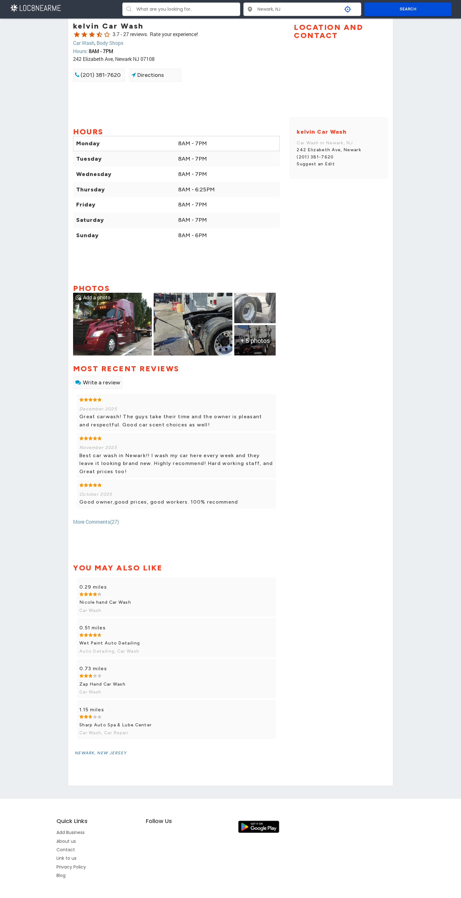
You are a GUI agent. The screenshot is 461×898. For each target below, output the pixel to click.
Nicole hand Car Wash (105, 602)
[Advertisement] (176, 104)
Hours (79, 51)
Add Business (70, 832)
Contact (65, 850)
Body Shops (110, 43)
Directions (150, 75)
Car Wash (83, 43)
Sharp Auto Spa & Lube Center (115, 725)
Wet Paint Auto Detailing (109, 643)
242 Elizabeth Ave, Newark (329, 149)
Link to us (66, 858)
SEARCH (408, 9)
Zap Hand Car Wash (102, 684)
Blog (61, 875)
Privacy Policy (71, 867)
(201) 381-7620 (100, 75)
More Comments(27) (96, 521)
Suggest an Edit (316, 164)
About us (66, 841)
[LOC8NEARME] (35, 7)
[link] (112, 323)
